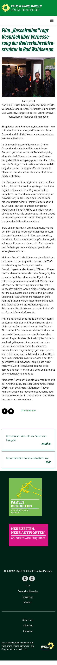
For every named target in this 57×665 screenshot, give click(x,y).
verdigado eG (20, 649)
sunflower (24, 646)
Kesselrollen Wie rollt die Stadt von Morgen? (28, 440)
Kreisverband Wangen (26, 6)
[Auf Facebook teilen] (5, 411)
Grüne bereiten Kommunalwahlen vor (28, 460)
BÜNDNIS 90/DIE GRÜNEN (25, 10)
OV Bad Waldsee (28, 410)
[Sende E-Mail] (11, 411)
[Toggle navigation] (52, 20)
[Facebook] (25, 578)
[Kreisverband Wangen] (6, 7)
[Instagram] (32, 578)
